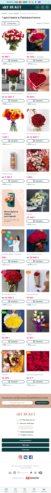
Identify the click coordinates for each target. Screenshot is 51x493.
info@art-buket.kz (27, 435)
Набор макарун (7, 174)
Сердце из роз (32, 93)
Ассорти (5, 374)
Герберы (5, 134)
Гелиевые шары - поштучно (11, 254)
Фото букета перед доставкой (11, 214)
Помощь (25, 450)
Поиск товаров (14, 13)
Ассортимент (25, 440)
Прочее (25, 445)
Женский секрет (32, 294)
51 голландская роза (9, 294)
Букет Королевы (7, 53)
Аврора (29, 214)
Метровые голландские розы (12, 93)
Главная (4, 13)
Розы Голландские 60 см (35, 374)
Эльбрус (30, 334)
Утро (3, 334)
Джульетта (30, 53)
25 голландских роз (33, 134)
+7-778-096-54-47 (27, 420)
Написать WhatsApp (27, 423)
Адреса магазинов (27, 432)
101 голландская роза (34, 254)
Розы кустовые (32, 174)
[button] (10, 23)
